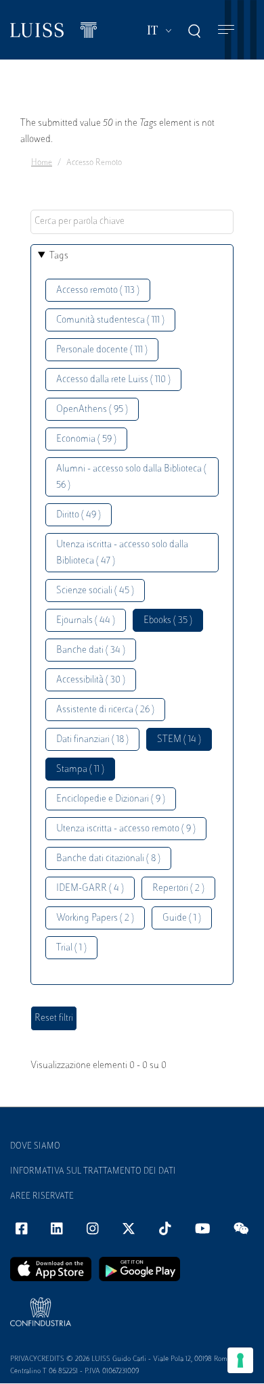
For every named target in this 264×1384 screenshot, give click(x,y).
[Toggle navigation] (226, 30)
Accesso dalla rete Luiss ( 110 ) (113, 380)
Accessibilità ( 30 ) (90, 680)
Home (41, 163)
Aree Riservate (42, 1197)
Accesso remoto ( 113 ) (97, 290)
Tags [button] (58, 256)
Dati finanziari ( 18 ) (92, 740)
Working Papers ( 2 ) (95, 918)
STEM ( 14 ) (179, 740)
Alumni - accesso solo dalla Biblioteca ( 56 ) (131, 477)
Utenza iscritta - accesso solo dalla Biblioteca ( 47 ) (122, 553)
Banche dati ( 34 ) (90, 650)
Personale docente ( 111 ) (102, 350)
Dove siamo (35, 1147)
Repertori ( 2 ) (178, 888)
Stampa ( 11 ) (80, 769)
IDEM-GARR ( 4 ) (90, 888)
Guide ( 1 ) (181, 918)
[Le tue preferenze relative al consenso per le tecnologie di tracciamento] (240, 1360)
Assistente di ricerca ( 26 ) (105, 710)
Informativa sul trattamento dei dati (93, 1172)
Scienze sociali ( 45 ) (95, 591)
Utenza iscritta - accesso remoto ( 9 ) (126, 829)
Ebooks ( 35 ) (168, 621)
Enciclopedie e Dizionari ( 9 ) (110, 799)
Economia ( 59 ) (86, 439)
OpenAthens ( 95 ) (92, 410)
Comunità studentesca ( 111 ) (110, 320)
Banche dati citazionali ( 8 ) (108, 859)
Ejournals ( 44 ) (85, 621)
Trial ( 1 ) (71, 948)
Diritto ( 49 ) (78, 515)
